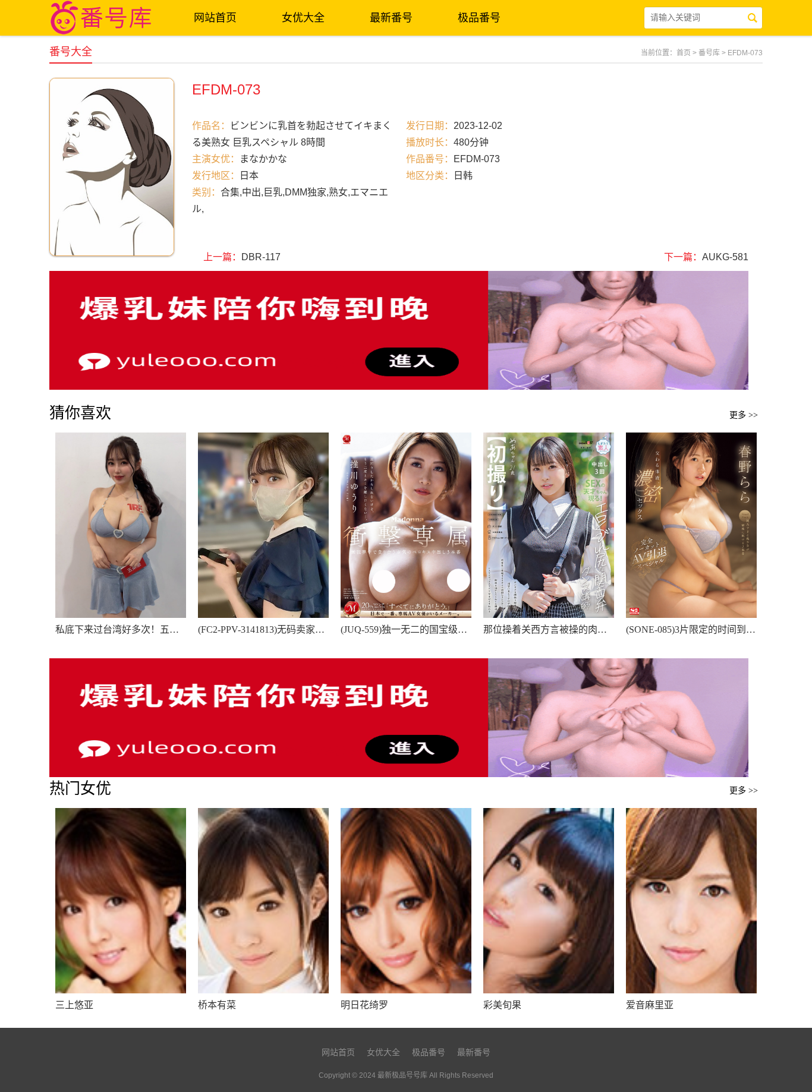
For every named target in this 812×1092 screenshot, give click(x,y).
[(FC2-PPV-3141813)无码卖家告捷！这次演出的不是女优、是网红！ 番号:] (263, 525)
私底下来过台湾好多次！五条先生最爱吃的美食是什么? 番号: (120, 629)
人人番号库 (102, 18)
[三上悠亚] (120, 900)
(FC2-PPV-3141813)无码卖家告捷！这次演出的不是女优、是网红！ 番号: (263, 629)
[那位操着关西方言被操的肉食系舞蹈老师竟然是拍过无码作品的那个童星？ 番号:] (548, 525)
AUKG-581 (725, 257)
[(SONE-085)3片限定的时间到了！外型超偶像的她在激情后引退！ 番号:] (691, 525)
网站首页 (215, 18)
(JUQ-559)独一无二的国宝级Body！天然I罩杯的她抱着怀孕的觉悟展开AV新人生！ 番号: (406, 629)
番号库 (709, 53)
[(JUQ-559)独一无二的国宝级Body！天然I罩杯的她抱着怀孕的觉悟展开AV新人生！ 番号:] (406, 525)
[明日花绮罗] (406, 900)
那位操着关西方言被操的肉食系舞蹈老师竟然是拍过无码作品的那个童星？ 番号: (548, 629)
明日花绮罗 (364, 1005)
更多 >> (743, 415)
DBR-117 (261, 257)
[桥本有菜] (263, 900)
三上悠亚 (74, 1005)
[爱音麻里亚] (691, 900)
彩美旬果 (502, 1005)
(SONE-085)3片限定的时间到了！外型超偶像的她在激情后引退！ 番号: (691, 629)
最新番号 (391, 18)
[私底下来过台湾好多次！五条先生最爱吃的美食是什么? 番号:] (120, 525)
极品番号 (479, 18)
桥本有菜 (217, 1005)
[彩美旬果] (548, 900)
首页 (683, 53)
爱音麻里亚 (649, 1005)
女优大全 (303, 18)
